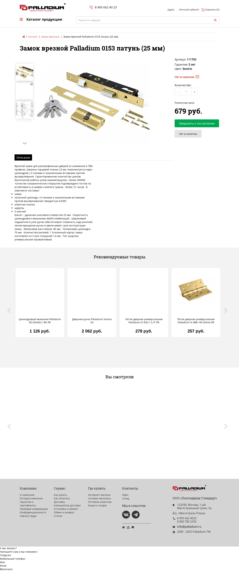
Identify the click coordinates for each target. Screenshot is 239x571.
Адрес (171, 9)
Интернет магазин (99, 495)
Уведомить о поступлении (197, 123)
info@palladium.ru (189, 527)
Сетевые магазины (99, 498)
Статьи (58, 516)
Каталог (33, 36)
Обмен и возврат (64, 512)
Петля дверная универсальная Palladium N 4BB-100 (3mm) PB (196, 321)
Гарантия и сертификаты (28, 503)
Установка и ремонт (66, 509)
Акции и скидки (97, 505)
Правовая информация (34, 509)
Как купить (60, 495)
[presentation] (11, 312)
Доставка (59, 502)
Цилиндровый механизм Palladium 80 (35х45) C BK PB (40, 321)
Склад (125, 498)
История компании (31, 498)
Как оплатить (62, 498)
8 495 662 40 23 (106, 7)
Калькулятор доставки (67, 505)
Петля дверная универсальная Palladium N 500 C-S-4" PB (144, 321)
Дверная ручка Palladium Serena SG (92, 321)
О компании (27, 495)
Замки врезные (50, 36)
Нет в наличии (188, 133)
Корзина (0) (212, 9)
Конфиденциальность (33, 512)
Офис (125, 495)
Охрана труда (28, 516)
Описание (23, 157)
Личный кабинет (189, 9)
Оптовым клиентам (99, 502)
